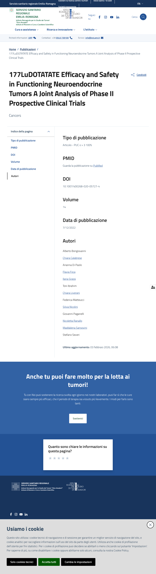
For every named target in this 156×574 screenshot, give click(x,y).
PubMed (98, 166)
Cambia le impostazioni (78, 562)
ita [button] (138, 3)
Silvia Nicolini (70, 307)
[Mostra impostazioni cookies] (153, 287)
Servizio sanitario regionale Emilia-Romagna (32, 3)
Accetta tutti (49, 562)
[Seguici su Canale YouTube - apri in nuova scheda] (110, 17)
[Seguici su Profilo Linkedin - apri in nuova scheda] (116, 17)
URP (30, 37)
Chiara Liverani (71, 293)
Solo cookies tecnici (21, 562)
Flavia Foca (69, 272)
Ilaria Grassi (69, 279)
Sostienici (78, 418)
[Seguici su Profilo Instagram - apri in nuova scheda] (104, 17)
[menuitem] (27, 29)
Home (12, 49)
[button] (143, 17)
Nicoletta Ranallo (72, 321)
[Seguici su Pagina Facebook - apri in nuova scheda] (98, 17)
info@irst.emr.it (92, 37)
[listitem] (22, 37)
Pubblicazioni (28, 49)
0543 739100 (62, 37)
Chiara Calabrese (72, 258)
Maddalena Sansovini (75, 328)
